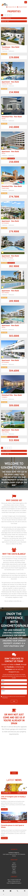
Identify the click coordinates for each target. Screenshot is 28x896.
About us (14, 864)
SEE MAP (14, 773)
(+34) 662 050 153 (12, 7)
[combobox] (14, 18)
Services (14, 868)
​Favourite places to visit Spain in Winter (12, 826)
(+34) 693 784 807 (22, 7)
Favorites (14, 872)
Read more (4, 809)
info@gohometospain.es (15, 883)
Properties (14, 866)
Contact (14, 871)
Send (14, 701)
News (14, 869)
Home (14, 863)
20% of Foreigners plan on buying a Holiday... (13, 798)
